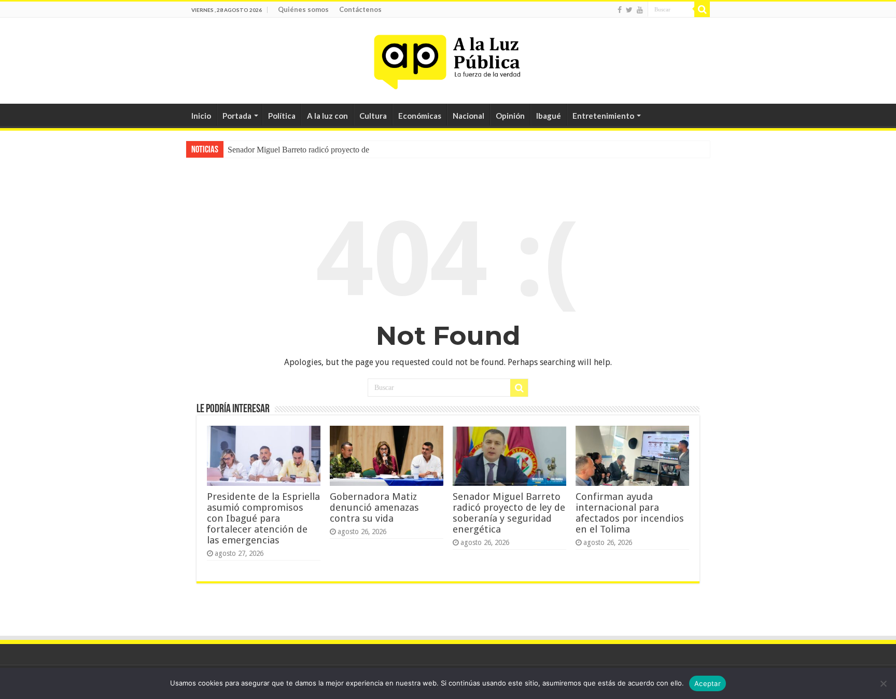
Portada (236, 115)
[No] (883, 683)
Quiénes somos (303, 9)
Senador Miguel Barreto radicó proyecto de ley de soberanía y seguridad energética (509, 513)
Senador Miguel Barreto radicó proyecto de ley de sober (319, 149)
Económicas (419, 115)
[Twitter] (629, 10)
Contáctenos (360, 9)
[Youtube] (640, 10)
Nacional (468, 115)
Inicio (201, 115)
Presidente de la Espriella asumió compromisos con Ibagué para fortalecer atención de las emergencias (263, 518)
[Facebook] (620, 10)
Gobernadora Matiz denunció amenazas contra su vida (374, 507)
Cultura (373, 115)
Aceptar (707, 683)
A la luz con (327, 115)
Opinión (510, 115)
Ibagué (548, 115)
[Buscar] (702, 9)
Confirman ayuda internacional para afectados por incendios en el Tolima (630, 513)
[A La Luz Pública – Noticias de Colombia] (448, 58)
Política (282, 115)
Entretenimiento (603, 115)
